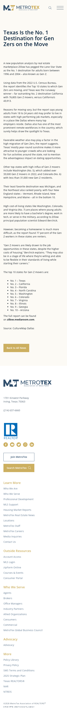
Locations (8, 520)
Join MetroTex (19, 457)
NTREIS (7, 691)
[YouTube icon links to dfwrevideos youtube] (12, 444)
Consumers (9, 619)
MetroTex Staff (11, 525)
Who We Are (10, 488)
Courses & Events (13, 572)
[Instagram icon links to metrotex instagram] (25, 444)
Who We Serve (11, 493)
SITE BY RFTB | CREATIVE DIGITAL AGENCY (18, 707)
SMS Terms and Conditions (19, 670)
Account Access (12, 556)
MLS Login (9, 562)
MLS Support (10, 504)
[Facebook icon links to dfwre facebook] (5, 444)
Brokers (7, 598)
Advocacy (8, 645)
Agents (7, 592)
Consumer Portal (13, 578)
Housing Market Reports (17, 509)
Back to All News (16, 348)
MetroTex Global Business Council (23, 630)
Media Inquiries (12, 536)
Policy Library (11, 659)
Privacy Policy (11, 665)
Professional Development (18, 499)
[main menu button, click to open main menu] (60, 7)
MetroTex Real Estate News (19, 515)
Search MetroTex (17, 468)
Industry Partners (13, 608)
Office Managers (12, 603)
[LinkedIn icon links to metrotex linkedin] (32, 444)
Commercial (10, 624)
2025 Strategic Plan (14, 675)
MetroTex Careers (13, 531)
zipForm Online (12, 567)
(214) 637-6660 (11, 410)
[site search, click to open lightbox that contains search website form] (50, 7)
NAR (5, 686)
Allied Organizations (15, 614)
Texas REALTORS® (14, 681)
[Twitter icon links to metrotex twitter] (18, 444)
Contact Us (9, 541)
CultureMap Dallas (23, 328)
